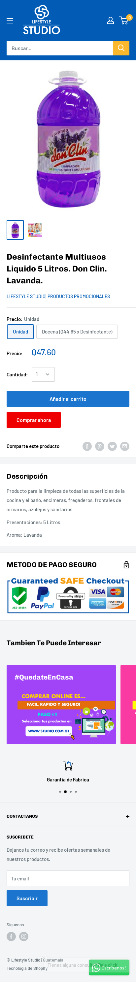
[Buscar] (121, 48)
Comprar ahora (34, 420)
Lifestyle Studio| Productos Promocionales (58, 296)
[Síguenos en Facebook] (11, 936)
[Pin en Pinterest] (99, 446)
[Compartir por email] (124, 446)
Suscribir (27, 898)
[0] (124, 20)
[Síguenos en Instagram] (23, 936)
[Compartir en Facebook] (87, 446)
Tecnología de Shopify (27, 968)
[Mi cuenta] (110, 20)
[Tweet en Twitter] (112, 446)
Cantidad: (17, 374)
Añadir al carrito (68, 399)
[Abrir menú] (10, 20)
